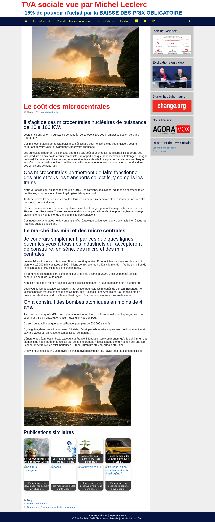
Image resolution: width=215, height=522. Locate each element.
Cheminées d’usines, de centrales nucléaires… (52, 507)
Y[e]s (140, 518)
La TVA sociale (42, 21)
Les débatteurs (106, 21)
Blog (29, 500)
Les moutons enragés (164, 147)
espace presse (118, 515)
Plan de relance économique (74, 21)
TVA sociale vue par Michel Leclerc (84, 4)
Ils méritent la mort (37, 503)
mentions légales (98, 515)
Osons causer (160, 151)
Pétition (124, 21)
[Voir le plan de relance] (172, 53)
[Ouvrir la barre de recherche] (189, 21)
